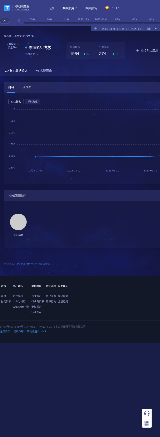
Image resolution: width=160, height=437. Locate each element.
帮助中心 (63, 286)
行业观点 (36, 312)
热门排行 (18, 286)
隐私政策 (19, 331)
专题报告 (36, 306)
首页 (51, 8)
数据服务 (68, 8)
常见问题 (63, 296)
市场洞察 (51, 286)
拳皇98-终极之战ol (44, 47)
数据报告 (91, 8)
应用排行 (18, 296)
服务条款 (5, 331)
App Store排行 (21, 306)
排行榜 (8, 36)
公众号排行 (19, 301)
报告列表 (6, 301)
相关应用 (5, 250)
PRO (114, 8)
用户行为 (51, 301)
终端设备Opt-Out (36, 331)
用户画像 (51, 296)
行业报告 (36, 296)
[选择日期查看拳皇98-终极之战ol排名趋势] (18, 20)
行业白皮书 (37, 301)
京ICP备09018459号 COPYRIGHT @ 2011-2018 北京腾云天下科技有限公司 (43, 326)
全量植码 (63, 301)
